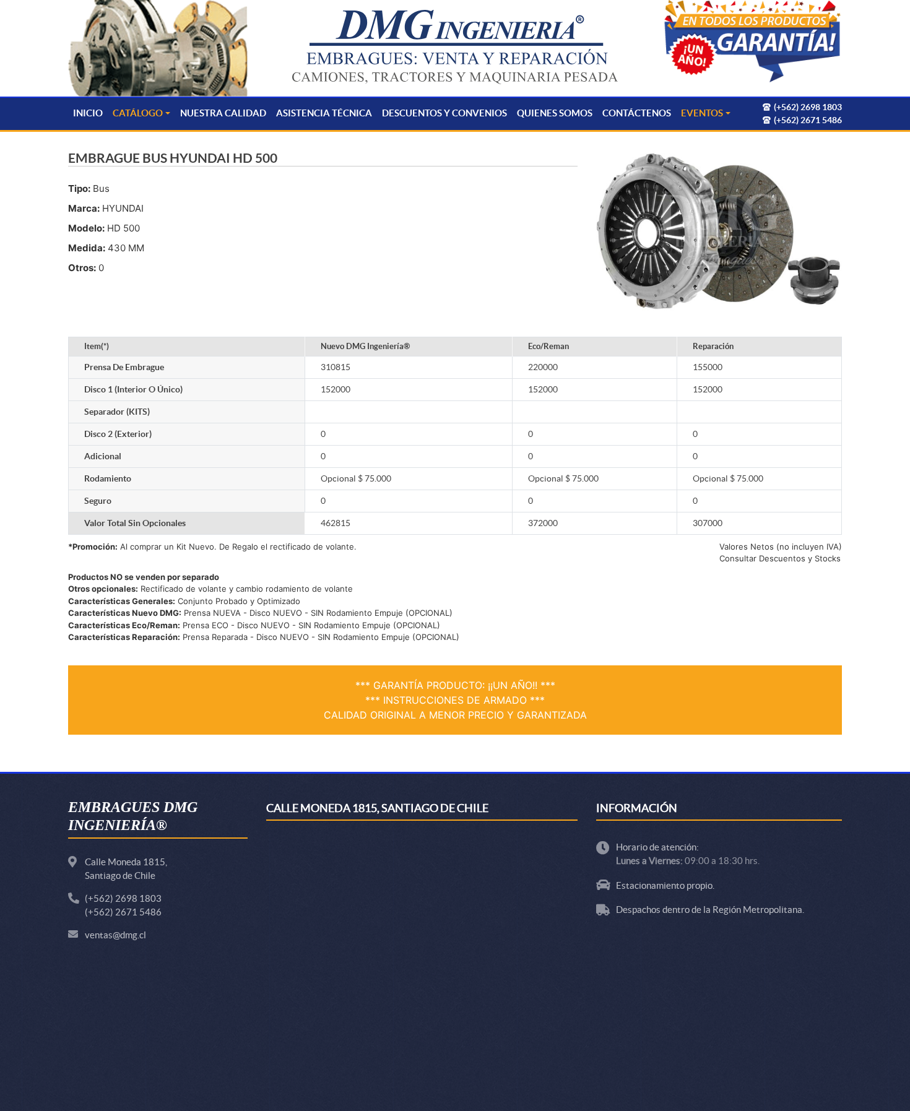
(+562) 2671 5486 (123, 912)
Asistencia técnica (324, 113)
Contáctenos (636, 113)
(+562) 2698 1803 (123, 898)
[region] (752, 42)
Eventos (702, 113)
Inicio (88, 113)
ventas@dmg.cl (115, 935)
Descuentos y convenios (444, 113)
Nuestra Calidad (223, 113)
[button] (752, 42)
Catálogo (138, 113)
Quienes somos (554, 113)
